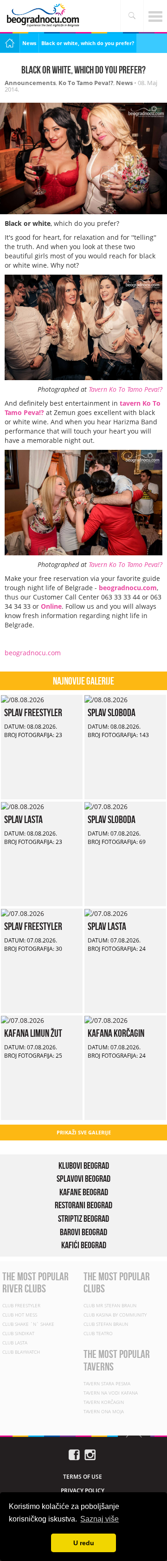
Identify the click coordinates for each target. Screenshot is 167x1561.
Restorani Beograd (83, 1205)
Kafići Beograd (83, 1245)
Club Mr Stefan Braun (110, 1305)
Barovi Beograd (83, 1232)
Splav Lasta (23, 819)
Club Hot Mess (19, 1314)
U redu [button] (83, 1543)
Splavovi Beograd (83, 1178)
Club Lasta (14, 1342)
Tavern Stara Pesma (107, 1383)
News (29, 43)
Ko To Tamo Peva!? (85, 83)
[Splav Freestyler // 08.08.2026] (22, 699)
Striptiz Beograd (83, 1218)
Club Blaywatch (21, 1352)
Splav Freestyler (33, 712)
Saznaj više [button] (99, 1519)
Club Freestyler (21, 1305)
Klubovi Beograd (83, 1165)
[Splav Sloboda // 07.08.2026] (106, 806)
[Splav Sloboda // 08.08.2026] (106, 699)
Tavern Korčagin (104, 1402)
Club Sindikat (18, 1333)
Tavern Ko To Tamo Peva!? (125, 389)
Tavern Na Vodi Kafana (111, 1393)
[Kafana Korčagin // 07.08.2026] (106, 1019)
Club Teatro (98, 1333)
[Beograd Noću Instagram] (90, 1453)
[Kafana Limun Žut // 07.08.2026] (22, 1019)
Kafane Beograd (83, 1192)
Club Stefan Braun (106, 1324)
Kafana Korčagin (116, 1033)
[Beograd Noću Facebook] (74, 1453)
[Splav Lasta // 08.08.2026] (22, 806)
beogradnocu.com (33, 652)
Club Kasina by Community (115, 1314)
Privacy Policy (82, 1491)
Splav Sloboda (111, 712)
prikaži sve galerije (84, 1132)
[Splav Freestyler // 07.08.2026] (22, 913)
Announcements (30, 83)
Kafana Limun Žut (33, 1033)
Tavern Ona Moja (104, 1411)
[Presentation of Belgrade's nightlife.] (44, 15)
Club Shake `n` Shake (28, 1324)
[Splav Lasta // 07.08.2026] (106, 913)
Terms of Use (82, 1477)
